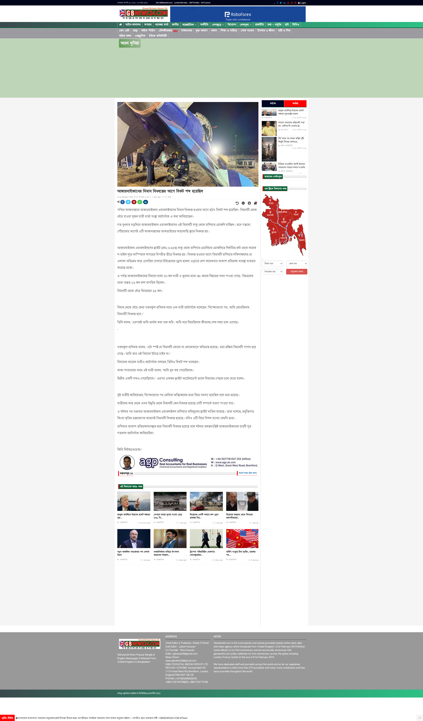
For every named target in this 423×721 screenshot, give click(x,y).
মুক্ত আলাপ (202, 30)
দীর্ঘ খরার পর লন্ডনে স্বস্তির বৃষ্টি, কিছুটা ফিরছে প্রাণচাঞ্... (291, 140)
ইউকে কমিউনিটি (158, 36)
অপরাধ (148, 24)
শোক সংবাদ (247, 30)
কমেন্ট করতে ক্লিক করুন (248, 473)
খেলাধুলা (245, 25)
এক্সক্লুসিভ (140, 36)
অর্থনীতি (204, 24)
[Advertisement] (211, 73)
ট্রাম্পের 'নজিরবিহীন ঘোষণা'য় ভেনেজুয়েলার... (202, 553)
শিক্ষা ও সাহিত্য (229, 30)
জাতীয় (175, 24)
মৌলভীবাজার (168, 31)
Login (303, 2)
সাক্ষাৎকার (186, 30)
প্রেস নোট (124, 30)
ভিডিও (295, 24)
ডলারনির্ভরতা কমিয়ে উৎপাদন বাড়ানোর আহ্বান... (166, 553)
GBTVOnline (194, 2)
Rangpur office (127, 197)
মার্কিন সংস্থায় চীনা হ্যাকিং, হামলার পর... (240, 553)
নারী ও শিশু (284, 30)
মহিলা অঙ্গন (125, 36)
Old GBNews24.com (164, 2)
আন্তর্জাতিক (188, 25)
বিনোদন (232, 24)
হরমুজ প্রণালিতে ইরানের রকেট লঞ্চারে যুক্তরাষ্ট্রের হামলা (291, 112)
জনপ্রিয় (295, 103)
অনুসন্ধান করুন (296, 271)
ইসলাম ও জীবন (266, 30)
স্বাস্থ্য (135, 30)
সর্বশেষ (273, 103)
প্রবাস (214, 30)
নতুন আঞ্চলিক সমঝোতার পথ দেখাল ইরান (133, 553)
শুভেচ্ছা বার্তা (161, 24)
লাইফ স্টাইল (148, 30)
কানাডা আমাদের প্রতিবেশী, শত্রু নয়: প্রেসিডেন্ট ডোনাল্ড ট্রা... (291, 124)
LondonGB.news (181, 2)
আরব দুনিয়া (130, 43)
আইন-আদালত (133, 24)
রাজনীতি (259, 24)
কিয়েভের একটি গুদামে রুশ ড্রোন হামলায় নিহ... (204, 516)
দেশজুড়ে (217, 25)
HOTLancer (206, 2)
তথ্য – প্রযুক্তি (274, 24)
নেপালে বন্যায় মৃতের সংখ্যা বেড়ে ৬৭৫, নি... (168, 516)
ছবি (287, 24)
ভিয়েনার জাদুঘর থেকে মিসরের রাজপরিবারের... (239, 516)
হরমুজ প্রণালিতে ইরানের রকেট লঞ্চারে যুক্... (133, 516)
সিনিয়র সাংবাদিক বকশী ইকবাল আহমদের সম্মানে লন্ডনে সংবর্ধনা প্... (291, 167)
